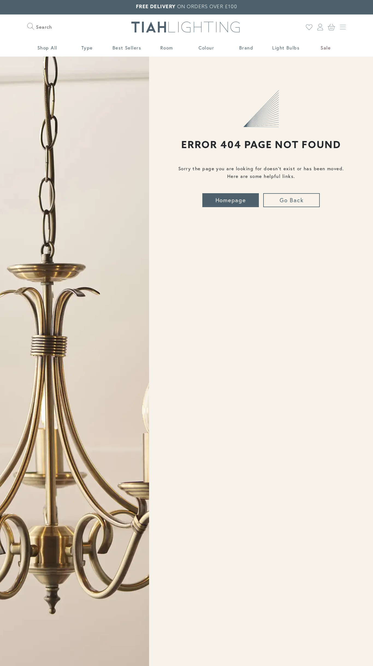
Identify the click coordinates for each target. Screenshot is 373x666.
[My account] (320, 27)
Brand (246, 48)
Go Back (291, 200)
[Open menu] (343, 27)
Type (87, 48)
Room (166, 48)
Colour (206, 48)
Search (43, 27)
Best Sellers (127, 48)
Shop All (47, 48)
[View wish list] (309, 27)
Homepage (230, 200)
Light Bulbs (286, 48)
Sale (326, 48)
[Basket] (331, 27)
